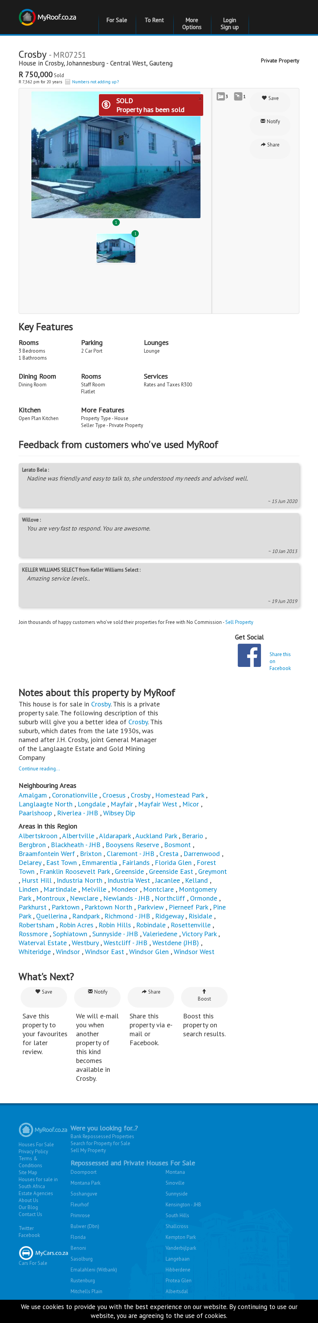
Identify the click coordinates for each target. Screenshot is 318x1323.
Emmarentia (99, 862)
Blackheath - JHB (75, 844)
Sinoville (175, 1183)
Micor (190, 803)
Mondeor (124, 889)
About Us (28, 1200)
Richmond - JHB (127, 915)
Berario (192, 835)
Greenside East (171, 871)
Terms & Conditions (30, 1162)
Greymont (212, 871)
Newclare (84, 898)
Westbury (85, 942)
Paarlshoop (35, 812)
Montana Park (85, 1183)
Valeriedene (160, 933)
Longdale (91, 803)
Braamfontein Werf (47, 853)
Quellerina (51, 915)
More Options (192, 23)
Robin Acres (76, 924)
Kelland (196, 880)
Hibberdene (178, 1269)
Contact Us (30, 1214)
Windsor (68, 951)
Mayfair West (157, 803)
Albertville (78, 835)
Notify (273, 121)
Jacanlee (167, 880)
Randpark (85, 915)
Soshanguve (84, 1193)
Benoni (78, 1248)
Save (273, 98)
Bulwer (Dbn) (85, 1226)
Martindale (59, 889)
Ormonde (203, 898)
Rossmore (33, 933)
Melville (93, 889)
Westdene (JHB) (175, 942)
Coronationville (74, 795)
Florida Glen (173, 862)
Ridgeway (169, 915)
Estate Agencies (36, 1193)
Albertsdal (177, 1291)
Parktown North (108, 907)
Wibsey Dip (119, 812)
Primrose (80, 1215)
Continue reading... (39, 768)
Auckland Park (156, 835)
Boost (204, 999)
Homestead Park (179, 795)
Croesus (114, 795)
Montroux (50, 898)
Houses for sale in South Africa (38, 1183)
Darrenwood (201, 853)
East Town (61, 862)
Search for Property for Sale (100, 1143)
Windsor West (194, 951)
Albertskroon (38, 835)
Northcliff (170, 898)
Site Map (28, 1172)
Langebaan (178, 1259)
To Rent (154, 20)
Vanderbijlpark (181, 1248)
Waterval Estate (43, 942)
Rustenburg (83, 1280)
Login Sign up (230, 23)
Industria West (128, 880)
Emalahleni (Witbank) (94, 1269)
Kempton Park (181, 1237)
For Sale (117, 20)
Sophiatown (70, 933)
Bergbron (32, 844)
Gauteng (161, 63)
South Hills (177, 1215)
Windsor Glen (149, 951)
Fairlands (136, 862)
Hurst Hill (37, 880)
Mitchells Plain (86, 1291)
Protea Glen (179, 1280)
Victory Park (199, 933)
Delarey (30, 862)
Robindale (151, 924)
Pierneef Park (188, 907)
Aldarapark (115, 835)
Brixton (91, 853)
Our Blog (28, 1207)
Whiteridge (35, 951)
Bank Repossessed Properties (102, 1136)
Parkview (150, 907)
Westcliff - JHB (125, 942)
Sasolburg (82, 1259)
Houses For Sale (36, 1144)
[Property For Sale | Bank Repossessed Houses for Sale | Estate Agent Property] (48, 12)
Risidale (200, 915)
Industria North (79, 880)
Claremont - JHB (130, 853)
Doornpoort (84, 1172)
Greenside (129, 871)
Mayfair (122, 803)
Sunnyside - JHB (115, 933)
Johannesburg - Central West (106, 63)
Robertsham (36, 924)
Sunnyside (177, 1193)
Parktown (66, 907)
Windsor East (104, 951)
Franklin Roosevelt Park (75, 871)
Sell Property (239, 622)
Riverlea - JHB (77, 812)
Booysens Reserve (132, 844)
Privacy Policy (33, 1151)
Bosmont (177, 844)
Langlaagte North (46, 803)
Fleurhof (80, 1204)
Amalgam (33, 795)
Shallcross (177, 1226)
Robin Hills (115, 924)
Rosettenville (191, 924)
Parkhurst (33, 907)
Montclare (158, 889)
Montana (175, 1172)
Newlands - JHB (126, 898)
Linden (28, 889)
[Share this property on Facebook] (249, 655)
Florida (78, 1237)
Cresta (168, 853)
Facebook (29, 1235)
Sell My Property (88, 1150)
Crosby (54, 63)
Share (273, 144)
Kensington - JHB (183, 1204)
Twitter (26, 1228)
